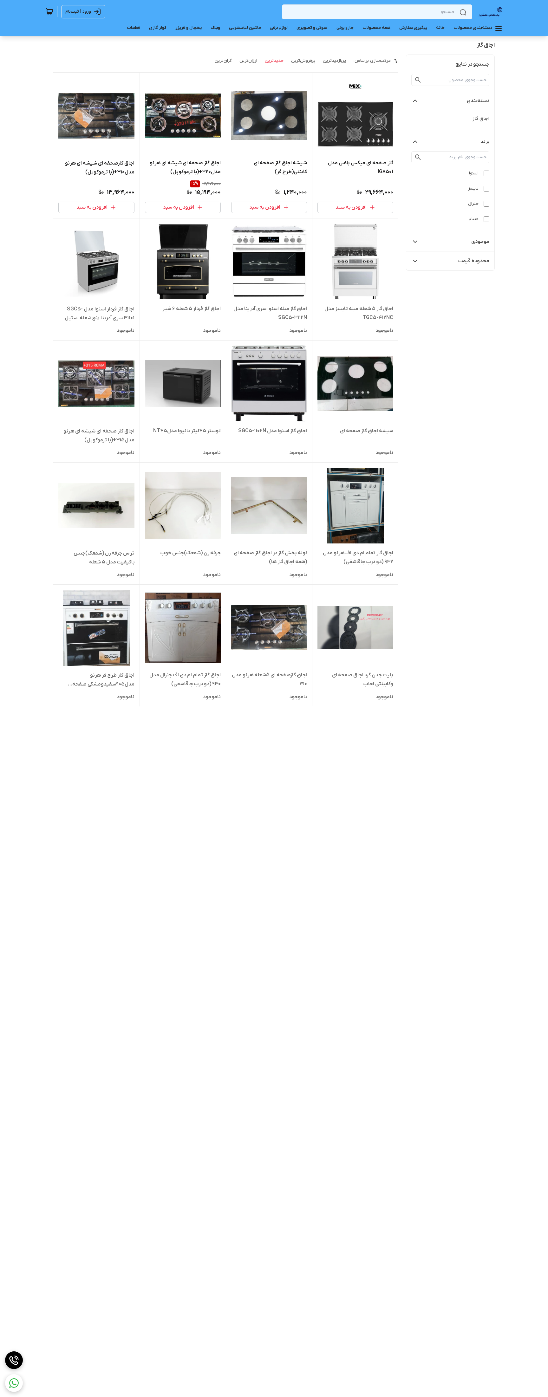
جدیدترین (274, 61)
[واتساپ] (14, 1383)
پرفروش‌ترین (303, 61)
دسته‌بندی (478, 101)
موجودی (480, 241)
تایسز (473, 188)
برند (484, 142)
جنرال (473, 204)
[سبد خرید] (49, 12)
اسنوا (474, 173)
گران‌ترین (223, 61)
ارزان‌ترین (248, 61)
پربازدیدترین (334, 61)
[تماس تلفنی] (14, 1360)
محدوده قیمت (473, 261)
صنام (474, 219)
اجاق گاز (481, 118)
